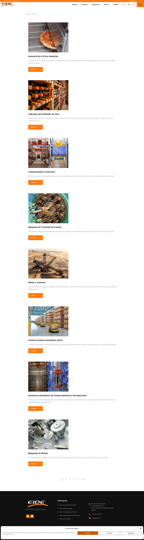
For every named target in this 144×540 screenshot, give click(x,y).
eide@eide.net (16, 1)
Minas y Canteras (36, 282)
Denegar (109, 533)
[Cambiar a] (123, 4)
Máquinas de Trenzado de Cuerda (44, 227)
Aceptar (88, 533)
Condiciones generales (66, 508)
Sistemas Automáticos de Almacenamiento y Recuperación (57, 395)
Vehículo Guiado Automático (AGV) (45, 340)
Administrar (131, 533)
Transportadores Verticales (41, 172)
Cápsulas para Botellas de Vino (43, 114)
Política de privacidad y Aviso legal (69, 515)
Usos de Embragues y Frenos (67, 512)
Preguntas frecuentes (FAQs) (67, 505)
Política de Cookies (65, 519)
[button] (141, 528)
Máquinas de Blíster (38, 453)
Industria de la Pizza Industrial (43, 56)
